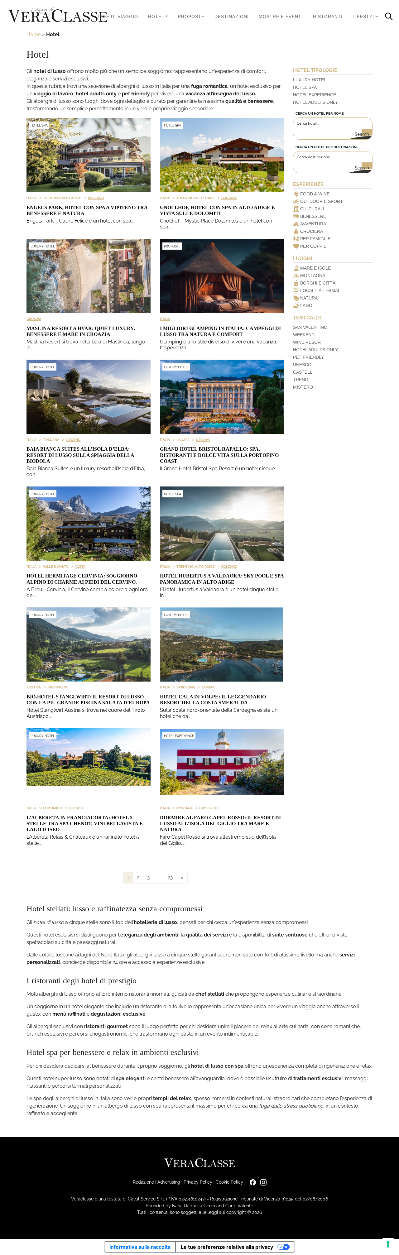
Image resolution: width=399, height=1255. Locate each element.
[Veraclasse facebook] (251, 1182)
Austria (33, 687)
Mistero (303, 387)
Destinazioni (231, 16)
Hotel (156, 16)
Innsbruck (57, 687)
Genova (203, 440)
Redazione (143, 1182)
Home (33, 34)
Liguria (183, 440)
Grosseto (208, 808)
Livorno (73, 440)
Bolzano (96, 198)
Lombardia (53, 808)
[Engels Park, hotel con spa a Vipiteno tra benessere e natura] (88, 155)
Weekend (304, 334)
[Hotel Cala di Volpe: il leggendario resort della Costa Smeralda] (222, 644)
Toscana (51, 440)
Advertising (168, 1182)
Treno (300, 379)
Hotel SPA (39, 125)
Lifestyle (365, 16)
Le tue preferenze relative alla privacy (227, 1247)
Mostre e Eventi (281, 16)
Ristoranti (328, 16)
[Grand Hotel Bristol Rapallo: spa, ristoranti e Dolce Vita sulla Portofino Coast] (222, 397)
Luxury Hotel (43, 246)
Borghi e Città (317, 282)
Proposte (191, 16)
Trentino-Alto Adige (62, 198)
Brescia (76, 808)
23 (170, 877)
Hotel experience (314, 94)
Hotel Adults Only (315, 102)
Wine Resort (308, 342)
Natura (309, 297)
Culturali (312, 208)
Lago (306, 305)
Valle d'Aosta (55, 566)
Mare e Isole (315, 268)
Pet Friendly (308, 357)
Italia (31, 198)
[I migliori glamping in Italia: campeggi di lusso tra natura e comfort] (222, 276)
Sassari (208, 687)
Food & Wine (314, 193)
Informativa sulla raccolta (140, 1247)
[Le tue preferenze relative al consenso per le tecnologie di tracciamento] (388, 1244)
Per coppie (313, 246)
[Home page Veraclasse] (57, 15)
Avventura (313, 223)
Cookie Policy (229, 1182)
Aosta (80, 566)
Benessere (313, 216)
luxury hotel (309, 79)
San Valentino (310, 327)
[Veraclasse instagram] (262, 1182)
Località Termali (321, 290)
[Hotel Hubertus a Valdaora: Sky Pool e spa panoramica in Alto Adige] (222, 523)
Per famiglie (315, 238)
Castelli (303, 372)
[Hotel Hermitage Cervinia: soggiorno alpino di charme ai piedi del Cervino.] (88, 523)
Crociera (311, 231)
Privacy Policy (198, 1182)
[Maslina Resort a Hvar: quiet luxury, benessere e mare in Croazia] (88, 276)
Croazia (33, 319)
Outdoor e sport (321, 201)
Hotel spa (305, 87)
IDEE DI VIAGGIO (118, 16)
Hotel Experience (179, 736)
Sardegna (185, 687)
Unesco (302, 364)
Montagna (312, 275)
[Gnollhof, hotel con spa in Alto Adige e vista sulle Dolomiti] (222, 155)
